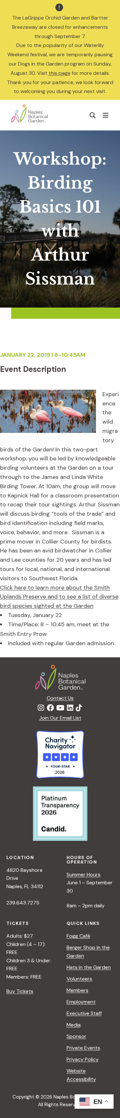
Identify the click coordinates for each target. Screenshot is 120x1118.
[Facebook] (50, 708)
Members (77, 990)
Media (74, 1024)
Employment (81, 1001)
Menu (106, 115)
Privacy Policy (83, 1059)
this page (59, 73)
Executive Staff (84, 1013)
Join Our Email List (60, 718)
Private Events (83, 1047)
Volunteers (79, 978)
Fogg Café (78, 936)
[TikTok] (79, 708)
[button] (92, 115)
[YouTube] (60, 708)
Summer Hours (83, 874)
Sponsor (76, 1036)
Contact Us (60, 698)
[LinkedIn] (70, 708)
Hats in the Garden (89, 967)
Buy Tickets (19, 991)
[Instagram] (41, 708)
